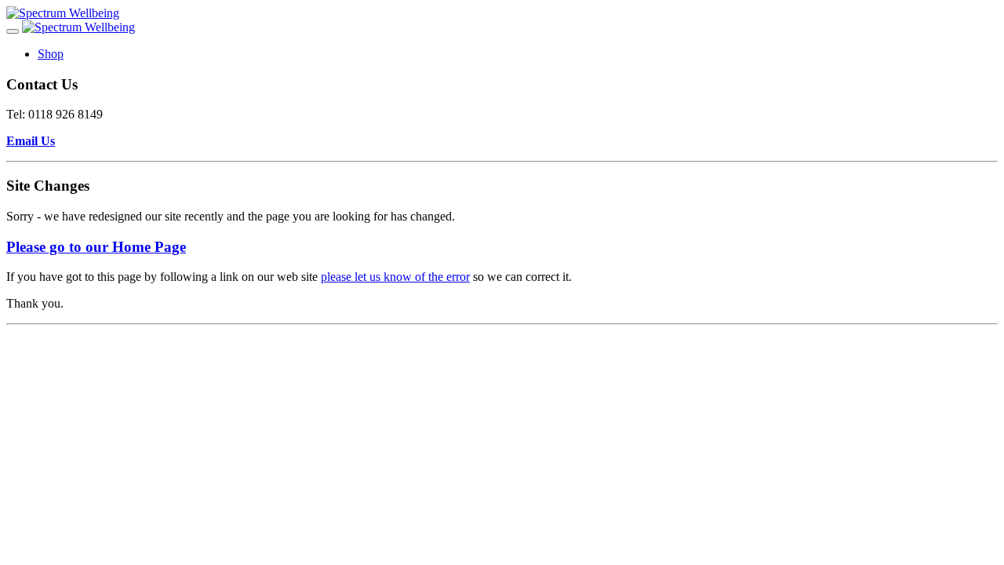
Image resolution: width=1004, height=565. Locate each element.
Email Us (30, 141)
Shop (51, 53)
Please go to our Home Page (96, 247)
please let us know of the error (395, 276)
